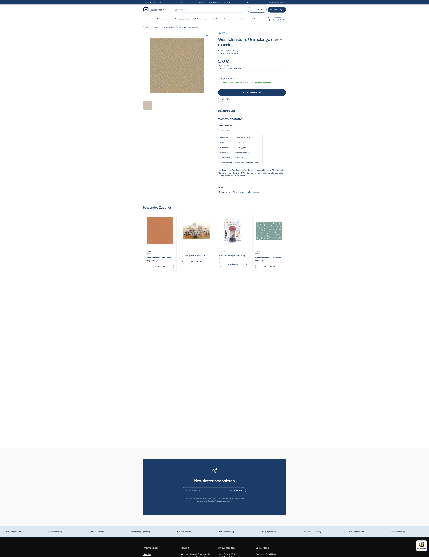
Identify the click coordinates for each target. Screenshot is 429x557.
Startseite (146, 27)
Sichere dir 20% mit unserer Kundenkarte (214, 2)
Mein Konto (258, 10)
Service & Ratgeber (276, 2)
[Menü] (425, 541)
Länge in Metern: (227, 78)
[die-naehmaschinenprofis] (154, 10)
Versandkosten (235, 68)
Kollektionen (158, 27)
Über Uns (147, 554)
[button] (277, 10)
